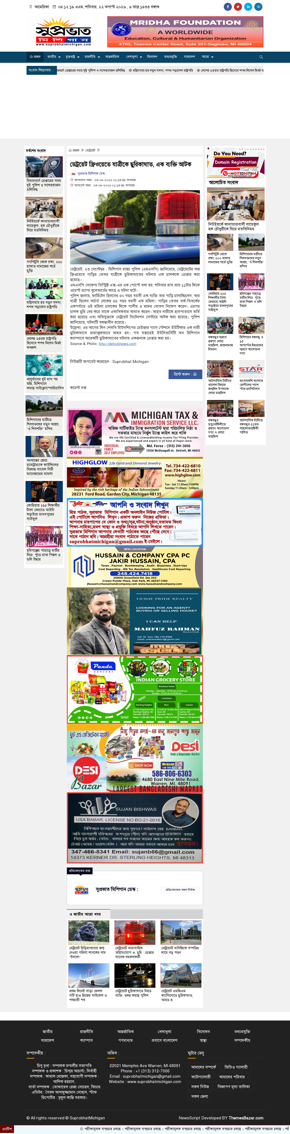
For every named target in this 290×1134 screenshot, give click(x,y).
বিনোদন (152, 57)
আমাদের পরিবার (232, 1076)
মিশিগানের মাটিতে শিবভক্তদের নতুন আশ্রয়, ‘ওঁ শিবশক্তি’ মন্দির (43, 424)
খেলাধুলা (132, 57)
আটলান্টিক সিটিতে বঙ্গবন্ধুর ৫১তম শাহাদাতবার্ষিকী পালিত (251, 426)
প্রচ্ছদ (37, 57)
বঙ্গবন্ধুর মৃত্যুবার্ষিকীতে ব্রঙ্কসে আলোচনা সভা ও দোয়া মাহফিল (218, 428)
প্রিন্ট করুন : (183, 374)
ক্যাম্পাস (86, 1040)
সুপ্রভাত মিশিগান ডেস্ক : (92, 174)
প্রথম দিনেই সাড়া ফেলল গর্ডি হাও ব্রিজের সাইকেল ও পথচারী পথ (88, 995)
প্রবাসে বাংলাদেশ (164, 1040)
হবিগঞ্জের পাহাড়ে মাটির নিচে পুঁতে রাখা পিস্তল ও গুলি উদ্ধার (43, 555)
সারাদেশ (189, 57)
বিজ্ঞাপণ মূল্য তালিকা (234, 1086)
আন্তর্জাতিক (112, 57)
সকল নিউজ (200, 1086)
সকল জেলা (199, 1096)
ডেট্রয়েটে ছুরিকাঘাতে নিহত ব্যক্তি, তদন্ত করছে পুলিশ (133, 993)
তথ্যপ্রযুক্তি (170, 57)
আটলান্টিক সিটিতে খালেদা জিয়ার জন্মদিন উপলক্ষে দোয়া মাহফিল (219, 387)
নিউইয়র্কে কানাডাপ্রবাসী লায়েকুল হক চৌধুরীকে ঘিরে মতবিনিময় (43, 225)
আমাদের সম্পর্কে (203, 1067)
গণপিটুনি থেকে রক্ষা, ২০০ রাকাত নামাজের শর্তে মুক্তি (44, 266)
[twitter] (238, 7)
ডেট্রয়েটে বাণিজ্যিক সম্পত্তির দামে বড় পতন (180, 950)
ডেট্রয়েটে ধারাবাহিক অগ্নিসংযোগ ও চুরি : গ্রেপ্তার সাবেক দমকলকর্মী (134, 952)
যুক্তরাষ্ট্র (70, 57)
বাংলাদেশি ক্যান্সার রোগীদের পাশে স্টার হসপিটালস (251, 385)
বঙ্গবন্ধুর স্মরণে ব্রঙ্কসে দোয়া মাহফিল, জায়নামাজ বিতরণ (220, 343)
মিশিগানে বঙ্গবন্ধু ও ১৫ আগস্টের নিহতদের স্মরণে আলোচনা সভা (251, 345)
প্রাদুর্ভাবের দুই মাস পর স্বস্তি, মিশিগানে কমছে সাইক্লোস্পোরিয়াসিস (45, 383)
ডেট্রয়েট (90, 150)
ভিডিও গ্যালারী (236, 1067)
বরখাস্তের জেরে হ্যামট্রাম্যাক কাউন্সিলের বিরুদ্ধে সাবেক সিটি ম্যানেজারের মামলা (43, 467)
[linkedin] (248, 7)
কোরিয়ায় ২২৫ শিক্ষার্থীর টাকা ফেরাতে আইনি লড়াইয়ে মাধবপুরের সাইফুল (43, 512)
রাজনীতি (90, 57)
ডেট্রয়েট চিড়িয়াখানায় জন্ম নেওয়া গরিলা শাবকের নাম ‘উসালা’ (87, 952)
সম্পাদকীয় (242, 1040)
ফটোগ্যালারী (201, 1076)
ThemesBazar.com (246, 1118)
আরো (205, 57)
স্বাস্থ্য (203, 1040)
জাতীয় (52, 57)
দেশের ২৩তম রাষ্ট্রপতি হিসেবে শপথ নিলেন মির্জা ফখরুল (194, 70)
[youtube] (258, 7)
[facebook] (228, 7)
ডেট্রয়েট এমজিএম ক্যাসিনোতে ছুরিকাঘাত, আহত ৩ (177, 995)
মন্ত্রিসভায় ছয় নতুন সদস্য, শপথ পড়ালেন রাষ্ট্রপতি (121, 70)
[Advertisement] (145, 106)
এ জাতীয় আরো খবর (85, 914)
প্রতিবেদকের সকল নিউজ (180, 890)
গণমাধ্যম (125, 1040)
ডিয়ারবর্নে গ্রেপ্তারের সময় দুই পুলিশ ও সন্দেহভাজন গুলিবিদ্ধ (44, 185)
